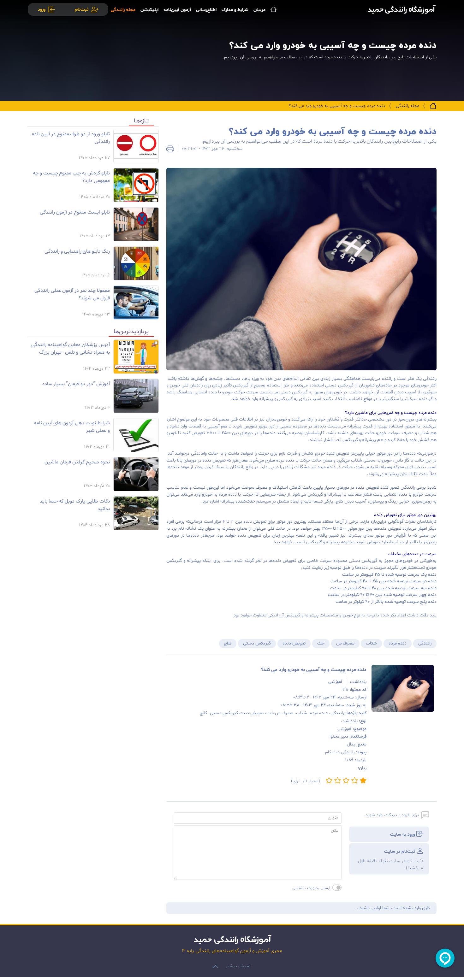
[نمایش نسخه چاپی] (170, 149)
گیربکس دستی (257, 643)
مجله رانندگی (407, 106)
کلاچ (227, 643)
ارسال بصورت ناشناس (311, 888)
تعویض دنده (294, 643)
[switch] (337, 888)
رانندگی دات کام (339, 752)
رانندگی (424, 643)
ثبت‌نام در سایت (390, 860)
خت (320, 643)
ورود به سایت (403, 835)
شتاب (371, 643)
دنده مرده (398, 643)
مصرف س (345, 643)
